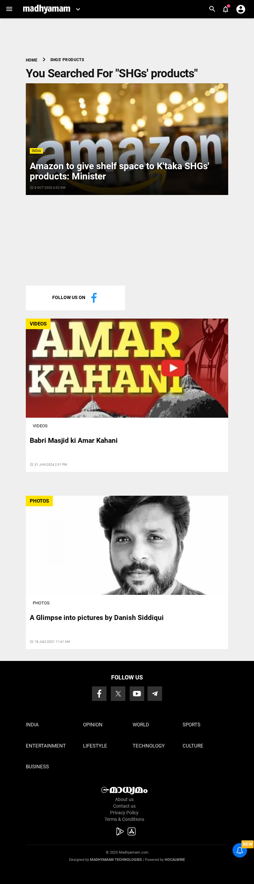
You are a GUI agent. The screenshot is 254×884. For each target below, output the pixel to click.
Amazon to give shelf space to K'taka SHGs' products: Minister (119, 171)
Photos (41, 602)
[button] (9, 9)
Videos (40, 425)
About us (124, 799)
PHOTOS (39, 501)
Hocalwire (175, 860)
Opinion (93, 725)
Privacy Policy (124, 812)
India (36, 151)
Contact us (124, 806)
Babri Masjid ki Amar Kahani (74, 440)
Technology (149, 746)
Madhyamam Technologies (116, 860)
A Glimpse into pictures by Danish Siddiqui (97, 618)
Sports (191, 725)
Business (37, 767)
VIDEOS (38, 324)
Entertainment (46, 746)
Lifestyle (95, 746)
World (141, 725)
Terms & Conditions (124, 819)
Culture (193, 746)
